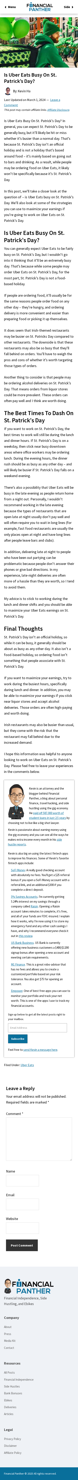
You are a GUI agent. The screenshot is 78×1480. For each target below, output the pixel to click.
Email (10, 1195)
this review (25, 936)
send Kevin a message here (40, 1050)
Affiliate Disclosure (58, 110)
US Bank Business (22, 943)
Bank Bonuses (13, 1393)
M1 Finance (18, 964)
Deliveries (10, 1407)
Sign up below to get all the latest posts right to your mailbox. (36, 1017)
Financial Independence (19, 1379)
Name (10, 1171)
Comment (14, 1113)
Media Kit (10, 1341)
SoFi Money (18, 870)
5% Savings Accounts (24, 897)
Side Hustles (12, 1386)
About (8, 1327)
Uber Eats (27, 1065)
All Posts (9, 1372)
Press (7, 1334)
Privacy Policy (12, 1439)
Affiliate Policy (12, 1453)
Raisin (34, 906)
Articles (8, 1414)
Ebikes (8, 1400)
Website (12, 1218)
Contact (9, 1348)
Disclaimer (10, 1446)
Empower (17, 991)
